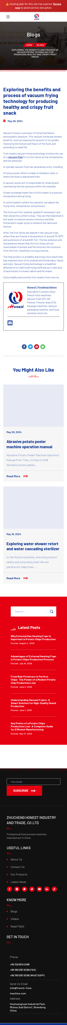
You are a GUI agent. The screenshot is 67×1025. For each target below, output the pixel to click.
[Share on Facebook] (24, 347)
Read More (14, 476)
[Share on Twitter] (30, 347)
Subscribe (20, 790)
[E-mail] (10, 324)
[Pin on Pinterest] (37, 347)
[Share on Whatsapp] (43, 347)
